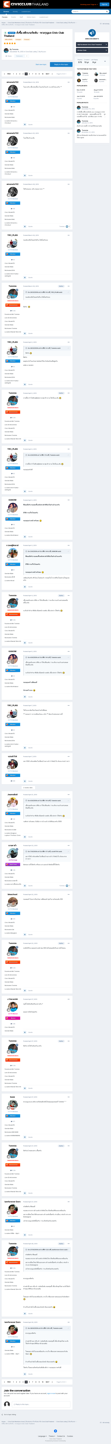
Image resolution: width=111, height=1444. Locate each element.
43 (14, 524)
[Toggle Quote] (26, 292)
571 (13, 1121)
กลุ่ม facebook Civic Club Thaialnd (89, 44)
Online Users (31, 17)
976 (13, 919)
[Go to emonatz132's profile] (13, 90)
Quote (30, 124)
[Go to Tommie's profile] (6, 50)
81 (14, 570)
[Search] (107, 11)
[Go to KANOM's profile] (13, 508)
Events (13, 17)
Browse (6, 11)
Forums (4, 17)
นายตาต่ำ (12, 845)
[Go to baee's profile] (13, 1104)
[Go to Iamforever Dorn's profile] (13, 1209)
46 (14, 1226)
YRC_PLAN (12, 235)
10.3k (14, 311)
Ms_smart (103, 73)
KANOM (12, 500)
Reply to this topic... (22, 1404)
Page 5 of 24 (61, 74)
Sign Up (104, 4)
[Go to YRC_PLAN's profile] (13, 243)
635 (13, 781)
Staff (21, 17)
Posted (31, 82)
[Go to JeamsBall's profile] (13, 802)
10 (42, 74)
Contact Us (61, 1436)
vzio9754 (12, 756)
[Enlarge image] (29, 307)
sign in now (51, 1393)
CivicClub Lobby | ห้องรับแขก (35, 52)
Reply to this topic (61, 64)
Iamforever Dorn (12, 1202)
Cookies (70, 1436)
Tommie (15, 49)
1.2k (13, 819)
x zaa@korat (12, 545)
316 (13, 107)
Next (47, 74)
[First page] (4, 74)
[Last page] (52, 74)
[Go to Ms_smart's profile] (96, 74)
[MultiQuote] (24, 124)
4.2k (13, 870)
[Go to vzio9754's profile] (13, 764)
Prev (9, 74)
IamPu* (85, 79)
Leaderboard (43, 17)
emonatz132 (12, 82)
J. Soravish (12, 999)
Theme (51, 1436)
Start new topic (41, 64)
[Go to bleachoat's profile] (13, 902)
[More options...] (68, 82)
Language (42, 1436)
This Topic (98, 11)
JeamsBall (12, 794)
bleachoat (12, 894)
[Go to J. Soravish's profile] (13, 1007)
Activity (15, 11)
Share (9, 56)
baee (12, 1097)
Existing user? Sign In (88, 4)
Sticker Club (81, 50)
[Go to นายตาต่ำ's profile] (13, 853)
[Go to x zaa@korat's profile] (13, 553)
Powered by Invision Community (55, 1441)
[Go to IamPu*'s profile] (79, 80)
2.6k (13, 1024)
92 (14, 260)
